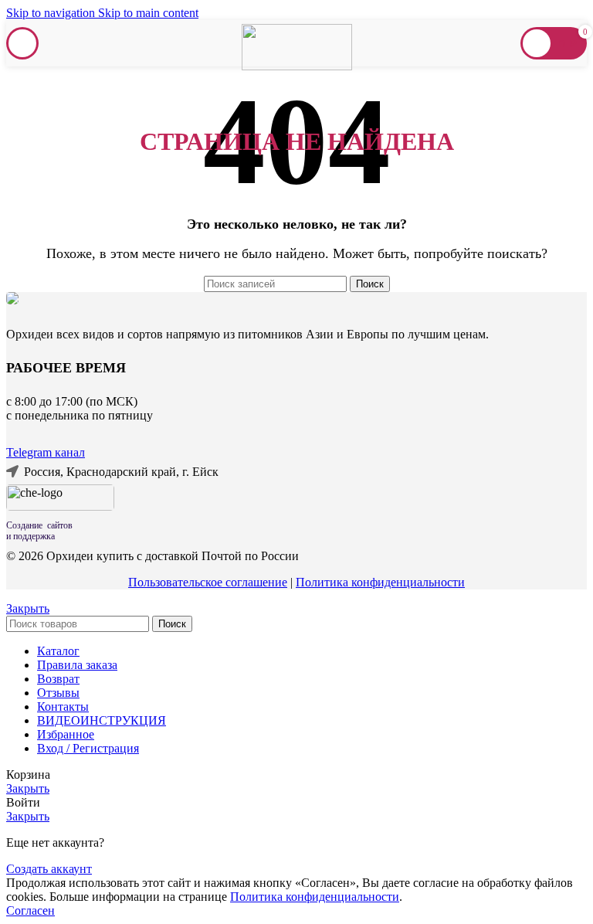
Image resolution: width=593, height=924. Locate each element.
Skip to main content (148, 12)
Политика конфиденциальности (380, 582)
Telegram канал (45, 452)
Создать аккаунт (49, 868)
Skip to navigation (52, 12)
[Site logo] (297, 66)
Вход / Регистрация (88, 748)
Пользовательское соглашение (207, 582)
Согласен (30, 910)
